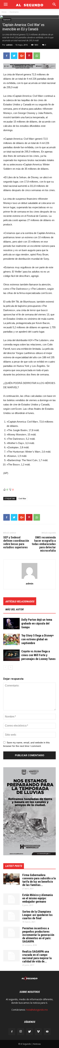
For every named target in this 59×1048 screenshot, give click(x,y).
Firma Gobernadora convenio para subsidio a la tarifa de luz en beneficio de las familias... (39, 880)
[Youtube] (47, 1031)
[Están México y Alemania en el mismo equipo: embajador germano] (11, 899)
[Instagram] (20, 1031)
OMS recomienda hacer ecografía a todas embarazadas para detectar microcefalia (44, 544)
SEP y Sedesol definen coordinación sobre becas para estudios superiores (16, 542)
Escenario (14, 12)
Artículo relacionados (19, 601)
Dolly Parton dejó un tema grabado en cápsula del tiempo (36, 623)
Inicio (4, 12)
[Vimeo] (38, 1031)
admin (9, 45)
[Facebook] (12, 1031)
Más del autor (14, 609)
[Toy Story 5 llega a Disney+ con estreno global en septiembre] (11, 639)
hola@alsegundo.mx (37, 1009)
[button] (54, 4)
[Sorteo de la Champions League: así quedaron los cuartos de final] (11, 916)
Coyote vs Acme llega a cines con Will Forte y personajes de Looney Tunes (38, 655)
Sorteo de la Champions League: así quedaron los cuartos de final (37, 915)
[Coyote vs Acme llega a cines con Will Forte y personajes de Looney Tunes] (11, 655)
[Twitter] (29, 1031)
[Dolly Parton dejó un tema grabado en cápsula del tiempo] (11, 623)
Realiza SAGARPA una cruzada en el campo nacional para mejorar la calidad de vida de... (37, 956)
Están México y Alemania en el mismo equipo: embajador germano (37, 898)
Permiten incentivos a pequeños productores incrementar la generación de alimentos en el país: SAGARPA (38, 934)
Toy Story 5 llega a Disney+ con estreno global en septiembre (37, 639)
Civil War (22, 498)
